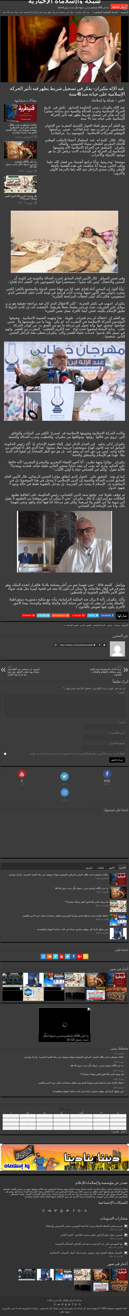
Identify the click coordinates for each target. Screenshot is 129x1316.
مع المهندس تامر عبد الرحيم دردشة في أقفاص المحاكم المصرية (89, 1243)
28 (11, 1128)
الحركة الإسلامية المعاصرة (106, 12)
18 (61, 1124)
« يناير (124, 1131)
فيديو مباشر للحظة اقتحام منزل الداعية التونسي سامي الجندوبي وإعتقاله (84, 1225)
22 (118, 1128)
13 (28, 1120)
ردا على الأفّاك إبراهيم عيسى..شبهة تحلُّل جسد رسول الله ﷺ (21, 164)
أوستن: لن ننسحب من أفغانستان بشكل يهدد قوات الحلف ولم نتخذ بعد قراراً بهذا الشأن (23, 671)
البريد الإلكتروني (117, 733)
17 (81, 1124)
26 (44, 1128)
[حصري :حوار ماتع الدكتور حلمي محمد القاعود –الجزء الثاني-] (126, 1235)
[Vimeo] (55, 956)
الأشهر (112, 867)
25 (61, 1128)
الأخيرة (122, 867)
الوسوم (89, 867)
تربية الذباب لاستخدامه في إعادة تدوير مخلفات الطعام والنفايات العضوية (106, 671)
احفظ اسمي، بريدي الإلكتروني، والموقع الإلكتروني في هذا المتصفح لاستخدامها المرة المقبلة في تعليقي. (77, 753)
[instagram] (43, 956)
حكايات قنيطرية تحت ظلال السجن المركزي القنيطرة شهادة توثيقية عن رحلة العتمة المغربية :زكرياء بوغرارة (21, 128)
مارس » (115, 1131)
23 (101, 1128)
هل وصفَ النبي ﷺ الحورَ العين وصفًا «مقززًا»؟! (88, 7)
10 (81, 1120)
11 (61, 1120)
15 (118, 1124)
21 (11, 1124)
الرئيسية (124, 12)
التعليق (121, 692)
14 (11, 1120)
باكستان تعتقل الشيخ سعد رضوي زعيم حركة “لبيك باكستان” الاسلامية (86, 1252)
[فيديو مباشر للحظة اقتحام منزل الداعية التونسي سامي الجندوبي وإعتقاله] (126, 1226)
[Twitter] (67, 956)
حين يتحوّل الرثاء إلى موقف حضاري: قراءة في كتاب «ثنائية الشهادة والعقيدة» (72, 929)
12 (44, 1120)
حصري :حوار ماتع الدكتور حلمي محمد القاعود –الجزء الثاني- (91, 1234)
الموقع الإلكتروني (117, 743)
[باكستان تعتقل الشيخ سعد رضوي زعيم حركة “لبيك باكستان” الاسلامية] (126, 1253)
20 (28, 1124)
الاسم (121, 722)
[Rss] (85, 956)
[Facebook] (73, 956)
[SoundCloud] (49, 956)
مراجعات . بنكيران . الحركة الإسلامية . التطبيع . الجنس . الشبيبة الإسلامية (93, 625)
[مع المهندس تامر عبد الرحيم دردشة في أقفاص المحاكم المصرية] (126, 1244)
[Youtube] (61, 956)
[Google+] (79, 956)
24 (81, 1128)
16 (101, 1124)
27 (28, 1128)
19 (44, 1124)
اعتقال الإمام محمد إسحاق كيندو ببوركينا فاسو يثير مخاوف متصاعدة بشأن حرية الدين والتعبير (65, 915)
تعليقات (100, 867)
